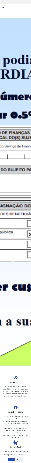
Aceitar (11, 460)
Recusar (19, 460)
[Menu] (28, 7)
